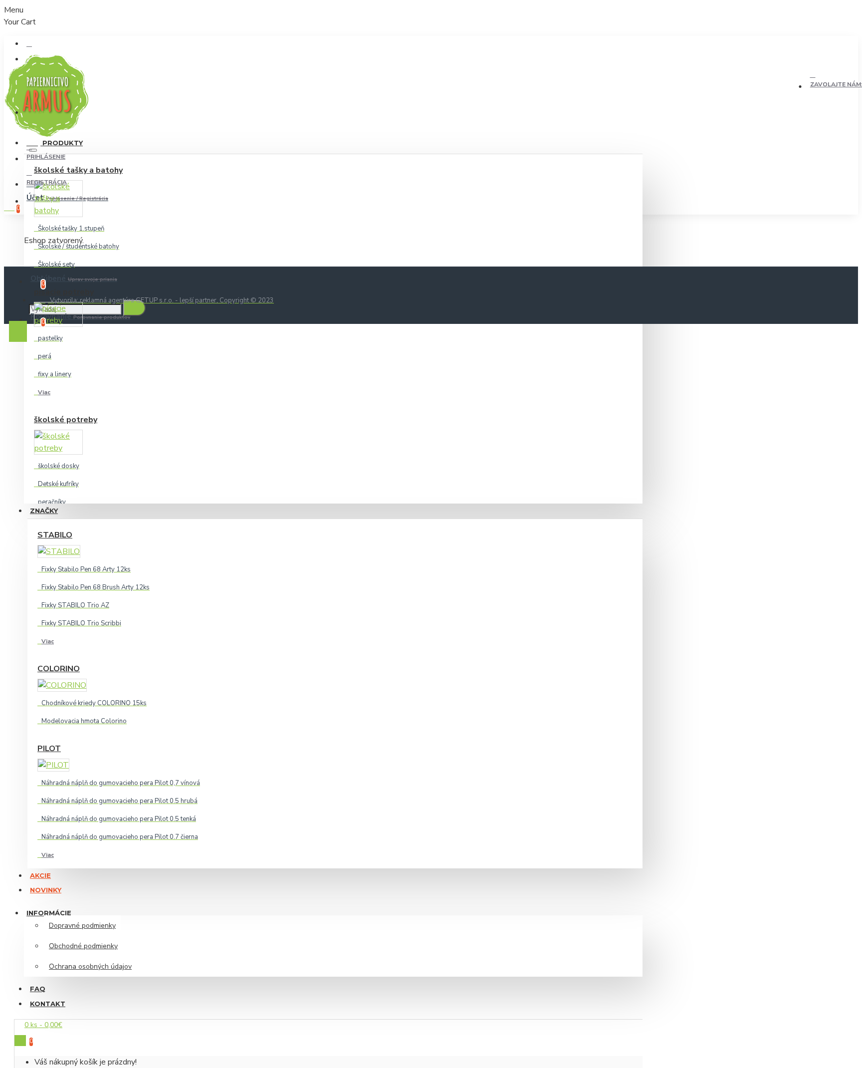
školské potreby (65, 419)
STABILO (54, 535)
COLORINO (58, 668)
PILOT (49, 748)
